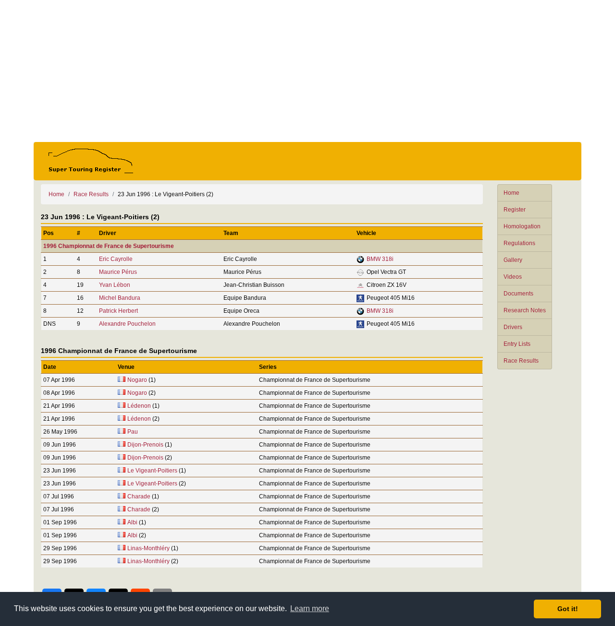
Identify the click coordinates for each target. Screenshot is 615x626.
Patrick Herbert (118, 310)
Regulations (519, 243)
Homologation (522, 226)
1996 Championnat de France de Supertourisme (108, 246)
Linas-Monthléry (148, 548)
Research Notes (525, 310)
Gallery (513, 260)
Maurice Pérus (118, 272)
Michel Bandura (119, 298)
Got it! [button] (567, 609)
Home (511, 192)
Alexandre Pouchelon (127, 323)
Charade (138, 496)
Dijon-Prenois (145, 444)
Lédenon (139, 405)
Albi (132, 522)
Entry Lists (517, 344)
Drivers (513, 327)
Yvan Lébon (114, 285)
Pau (132, 431)
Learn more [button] (309, 608)
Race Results (521, 360)
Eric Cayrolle (116, 259)
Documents (518, 293)
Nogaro (137, 380)
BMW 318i (380, 259)
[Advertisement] (307, 71)
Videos (513, 276)
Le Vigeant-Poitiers (152, 470)
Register (515, 209)
